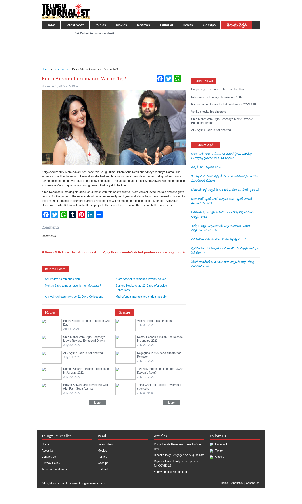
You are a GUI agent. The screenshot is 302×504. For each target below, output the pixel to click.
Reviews (143, 25)
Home (50, 25)
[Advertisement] (149, 49)
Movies (121, 25)
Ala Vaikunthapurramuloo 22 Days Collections (74, 296)
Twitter (219, 450)
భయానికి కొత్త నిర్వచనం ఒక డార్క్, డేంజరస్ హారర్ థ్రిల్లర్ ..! (225, 189)
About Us (48, 450)
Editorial (166, 25)
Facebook (221, 444)
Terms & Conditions (54, 469)
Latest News (74, 25)
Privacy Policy (51, 463)
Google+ (220, 456)
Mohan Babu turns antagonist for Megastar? (73, 285)
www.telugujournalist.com (89, 483)
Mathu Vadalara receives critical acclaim (141, 296)
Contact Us (49, 456)
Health (188, 25)
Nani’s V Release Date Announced (69, 252)
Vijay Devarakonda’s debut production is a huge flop (144, 252)
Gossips (209, 25)
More (97, 402)
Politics (100, 25)
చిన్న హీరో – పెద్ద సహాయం (206, 167)
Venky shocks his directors (171, 471)
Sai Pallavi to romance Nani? (63, 279)
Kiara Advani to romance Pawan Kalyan (141, 279)
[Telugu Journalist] (66, 10)
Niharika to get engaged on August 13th (179, 455)
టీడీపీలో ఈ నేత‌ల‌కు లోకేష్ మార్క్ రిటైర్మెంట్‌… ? (218, 239)
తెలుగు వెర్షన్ (237, 25)
